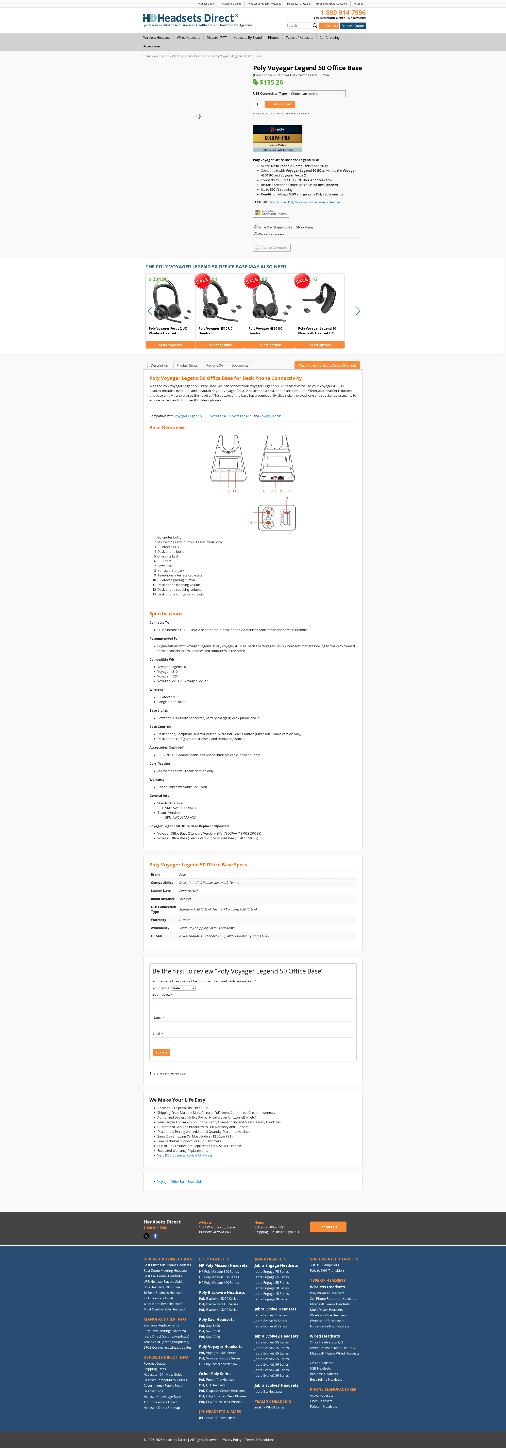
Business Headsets (324, 1374)
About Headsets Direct (160, 1402)
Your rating (162, 988)
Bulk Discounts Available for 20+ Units (281, 113)
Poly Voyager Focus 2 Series (219, 1358)
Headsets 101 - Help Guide (162, 1374)
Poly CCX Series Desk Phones (220, 1402)
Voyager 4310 (220, 416)
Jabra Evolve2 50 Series (272, 1364)
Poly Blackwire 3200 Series (218, 1309)
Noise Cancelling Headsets (329, 1326)
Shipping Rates (154, 1369)
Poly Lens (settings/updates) (164, 1331)
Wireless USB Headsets (327, 1321)
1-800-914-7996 (343, 12)
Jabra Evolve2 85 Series (272, 1342)
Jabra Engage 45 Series (272, 1293)
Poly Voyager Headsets (220, 1346)
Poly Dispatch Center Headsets (222, 1391)
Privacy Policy (232, 1440)
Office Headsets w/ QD (326, 1342)
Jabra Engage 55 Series (272, 1282)
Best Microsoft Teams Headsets (167, 1265)
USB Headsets (320, 1368)
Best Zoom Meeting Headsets (165, 1270)
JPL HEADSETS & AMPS (220, 1411)
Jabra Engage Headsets (276, 1265)
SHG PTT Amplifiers (324, 1265)
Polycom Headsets (323, 1406)
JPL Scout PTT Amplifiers (217, 1418)
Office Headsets (321, 1363)
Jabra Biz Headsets (268, 1391)
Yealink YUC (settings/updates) (166, 1342)
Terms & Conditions (259, 1440)
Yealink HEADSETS (273, 1401)
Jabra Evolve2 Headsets (277, 1336)
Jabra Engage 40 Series (272, 1299)
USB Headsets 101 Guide (161, 1287)
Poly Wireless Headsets (327, 1293)
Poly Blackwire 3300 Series (218, 1304)
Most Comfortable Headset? (164, 1309)
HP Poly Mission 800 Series (219, 1271)
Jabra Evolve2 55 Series (272, 1359)
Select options (170, 345)
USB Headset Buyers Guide (163, 1281)
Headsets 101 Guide (298, 3)
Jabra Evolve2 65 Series (272, 1353)
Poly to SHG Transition (327, 1270)
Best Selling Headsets (326, 1379)
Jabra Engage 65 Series (272, 1277)
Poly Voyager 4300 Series (217, 1353)
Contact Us (328, 1227)
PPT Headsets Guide (158, 1298)
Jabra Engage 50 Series (272, 1288)
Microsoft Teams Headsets (330, 1304)
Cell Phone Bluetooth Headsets (333, 1298)
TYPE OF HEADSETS (328, 1280)
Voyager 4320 (242, 416)
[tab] (159, 365)
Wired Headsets (325, 1336)
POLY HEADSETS (214, 1259)
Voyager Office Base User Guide (180, 1181)
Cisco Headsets (321, 1401)
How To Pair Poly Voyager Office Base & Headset (305, 202)
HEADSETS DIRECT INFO (165, 1357)
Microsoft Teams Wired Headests (334, 1353)
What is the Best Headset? (162, 1304)
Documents (239, 365)
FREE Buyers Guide (231, 3)
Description (159, 365)
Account (358, 3)
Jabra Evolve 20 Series (271, 1326)
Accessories (161, 56)
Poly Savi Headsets (216, 1319)
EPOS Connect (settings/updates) (168, 1347)
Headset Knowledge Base (162, 1396)
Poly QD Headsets (212, 1385)
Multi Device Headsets (326, 1309)
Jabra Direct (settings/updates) (166, 1336)
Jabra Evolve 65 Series (271, 1315)
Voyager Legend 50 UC (192, 416)
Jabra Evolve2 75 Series (272, 1348)
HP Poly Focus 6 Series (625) (219, 1364)
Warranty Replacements (161, 1325)
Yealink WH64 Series (270, 1407)
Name (158, 1017)
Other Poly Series (215, 1373)
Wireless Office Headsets (328, 1315)
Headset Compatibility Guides (264, 3)
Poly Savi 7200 (209, 1337)
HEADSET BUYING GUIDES (167, 1259)
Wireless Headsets (327, 1287)
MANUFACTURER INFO (164, 1319)
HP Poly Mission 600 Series (219, 1277)
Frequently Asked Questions (331, 3)
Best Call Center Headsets (162, 1276)
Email (158, 1033)
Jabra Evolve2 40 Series (272, 1370)
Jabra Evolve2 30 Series (272, 1375)
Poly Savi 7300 (209, 1331)
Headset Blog (153, 1391)
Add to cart (283, 104)
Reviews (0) (214, 365)
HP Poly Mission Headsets (223, 1265)
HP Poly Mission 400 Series (219, 1282)
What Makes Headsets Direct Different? (327, 365)
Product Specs (187, 365)
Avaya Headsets (321, 1395)
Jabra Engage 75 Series (272, 1271)
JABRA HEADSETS (270, 1259)
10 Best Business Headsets (163, 1292)
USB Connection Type (270, 93)
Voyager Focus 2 (272, 416)
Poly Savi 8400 (209, 1325)
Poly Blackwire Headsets (222, 1292)
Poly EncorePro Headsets (217, 1379)
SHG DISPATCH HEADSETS (334, 1259)
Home (147, 56)
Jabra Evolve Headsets (275, 1309)
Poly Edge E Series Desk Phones (222, 1396)
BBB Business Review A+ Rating (188, 1155)
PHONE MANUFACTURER (333, 1389)
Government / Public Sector (163, 1385)
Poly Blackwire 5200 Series (218, 1298)
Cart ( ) (331, 26)
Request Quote (206, 3)
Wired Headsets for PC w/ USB (332, 1348)
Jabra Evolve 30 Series (271, 1321)
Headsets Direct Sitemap (161, 1408)
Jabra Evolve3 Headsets (277, 1385)
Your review (163, 994)
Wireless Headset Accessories (191, 56)
